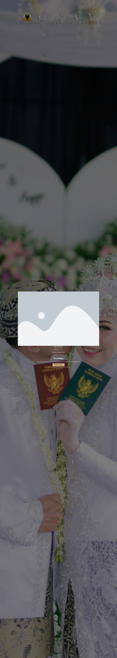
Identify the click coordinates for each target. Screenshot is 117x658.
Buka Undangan (59, 364)
